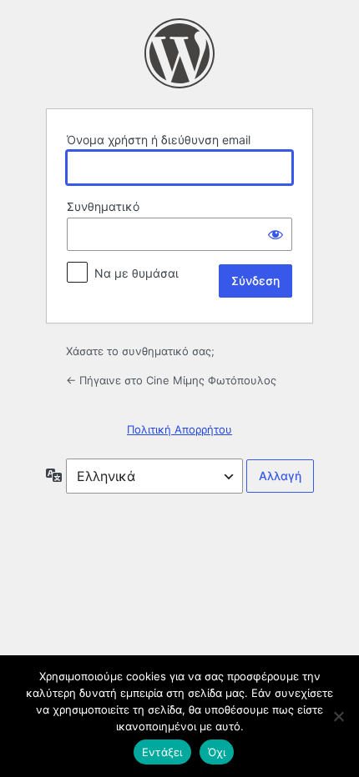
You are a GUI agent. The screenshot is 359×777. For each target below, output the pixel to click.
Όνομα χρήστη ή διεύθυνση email (158, 140)
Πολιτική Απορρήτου (179, 429)
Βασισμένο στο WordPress (179, 53)
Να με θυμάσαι (136, 273)
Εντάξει (162, 752)
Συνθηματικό (103, 206)
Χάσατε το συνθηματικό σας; (140, 351)
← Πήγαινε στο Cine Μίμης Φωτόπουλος (171, 380)
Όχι (217, 752)
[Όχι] (338, 716)
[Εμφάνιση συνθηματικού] (275, 234)
